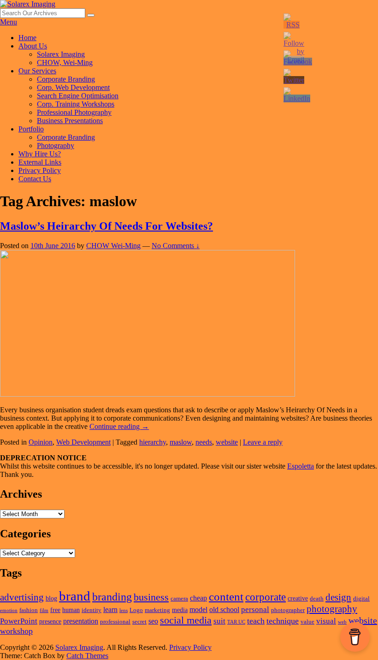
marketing (157, 610)
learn (110, 609)
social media (186, 620)
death (317, 598)
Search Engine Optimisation (77, 96)
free (55, 609)
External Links (39, 162)
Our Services (37, 71)
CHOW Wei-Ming (113, 246)
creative (298, 598)
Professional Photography (74, 112)
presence (50, 621)
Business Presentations (70, 121)
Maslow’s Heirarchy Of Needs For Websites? (106, 226)
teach (256, 620)
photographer (288, 610)
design (338, 597)
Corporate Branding (66, 79)
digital (361, 598)
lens (123, 610)
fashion (28, 610)
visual (326, 621)
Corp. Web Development (73, 87)
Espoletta (300, 466)
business (151, 597)
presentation (80, 621)
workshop (16, 631)
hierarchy (152, 442)
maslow (181, 442)
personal (255, 609)
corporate (265, 597)
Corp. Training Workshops (75, 104)
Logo (136, 610)
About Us (32, 46)
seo (153, 621)
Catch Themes (87, 656)
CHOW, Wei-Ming (65, 62)
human (71, 609)
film (44, 610)
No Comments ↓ (176, 246)
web (342, 621)
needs (203, 442)
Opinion (41, 442)
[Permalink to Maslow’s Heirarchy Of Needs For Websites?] (147, 394)
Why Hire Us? (39, 154)
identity (91, 610)
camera (179, 598)
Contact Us (34, 179)
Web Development (83, 442)
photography (332, 609)
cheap (198, 598)
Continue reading (119, 426)
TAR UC (236, 621)
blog (51, 598)
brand (74, 596)
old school (224, 609)
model (198, 609)
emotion (9, 610)
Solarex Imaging (61, 54)
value (307, 621)
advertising (22, 597)
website (227, 442)
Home (27, 38)
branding (112, 597)
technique (282, 620)
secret (139, 621)
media (180, 609)
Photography (55, 145)
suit (219, 621)
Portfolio (31, 129)
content (226, 596)
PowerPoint (18, 621)
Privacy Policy (39, 170)
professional (115, 621)
